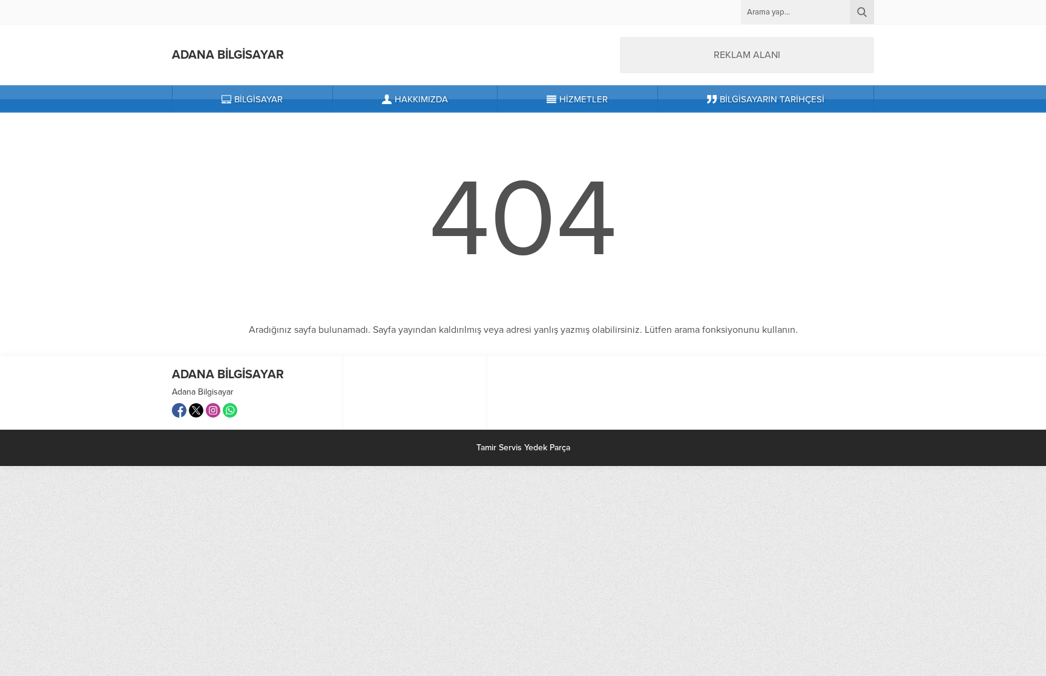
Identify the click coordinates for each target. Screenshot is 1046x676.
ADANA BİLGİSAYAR (228, 55)
